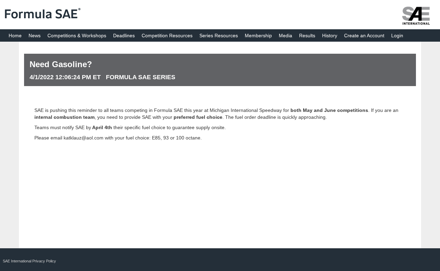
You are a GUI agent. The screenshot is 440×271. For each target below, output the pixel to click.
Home (15, 35)
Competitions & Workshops (76, 35)
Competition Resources (167, 35)
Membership (258, 35)
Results (307, 35)
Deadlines (124, 35)
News (35, 35)
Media (285, 35)
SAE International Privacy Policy (29, 261)
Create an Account (364, 35)
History (329, 35)
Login (397, 35)
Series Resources (218, 35)
